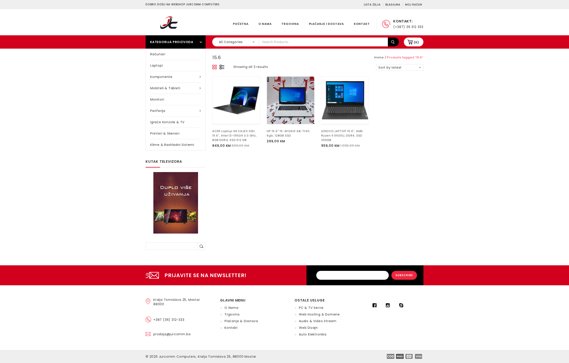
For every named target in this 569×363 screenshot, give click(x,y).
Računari (157, 54)
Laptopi (156, 65)
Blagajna (392, 4)
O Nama (265, 24)
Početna (240, 24)
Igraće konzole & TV (167, 122)
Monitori (157, 99)
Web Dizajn (308, 327)
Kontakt (362, 24)
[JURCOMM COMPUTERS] (170, 22)
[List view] (221, 67)
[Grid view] (214, 67)
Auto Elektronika (313, 334)
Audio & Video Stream (318, 321)
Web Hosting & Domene (319, 314)
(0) (416, 42)
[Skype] (402, 305)
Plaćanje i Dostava (326, 24)
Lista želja (372, 4)
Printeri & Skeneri (164, 133)
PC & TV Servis (311, 307)
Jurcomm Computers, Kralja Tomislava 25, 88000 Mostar (207, 356)
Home (379, 57)
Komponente (161, 77)
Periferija (157, 111)
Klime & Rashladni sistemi (172, 145)
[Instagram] (389, 305)
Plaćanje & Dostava (241, 321)
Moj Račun (413, 4)
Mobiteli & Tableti (165, 88)
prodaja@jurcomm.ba (171, 334)
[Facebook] (375, 305)
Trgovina (290, 24)
